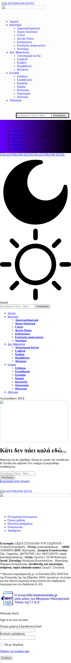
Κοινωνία (16, 141)
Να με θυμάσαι (13, 644)
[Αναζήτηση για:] (17, 473)
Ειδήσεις (16, 145)
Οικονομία (17, 138)
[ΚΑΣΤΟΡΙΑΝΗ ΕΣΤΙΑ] (32, 154)
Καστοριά (17, 134)
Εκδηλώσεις (18, 148)
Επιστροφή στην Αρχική (14, 481)
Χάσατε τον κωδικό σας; (15, 651)
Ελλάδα (15, 131)
